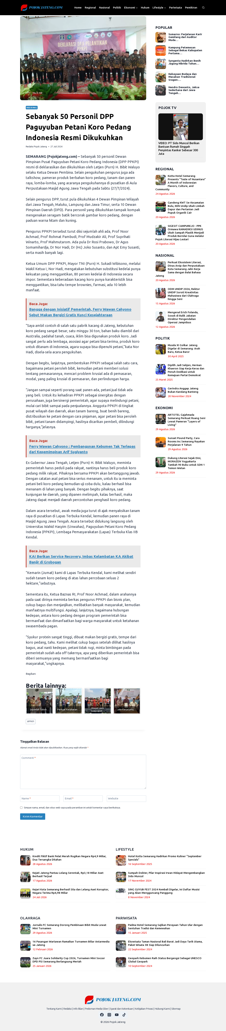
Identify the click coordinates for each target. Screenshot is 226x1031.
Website (113, 798)
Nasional (104, 7)
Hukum (145, 7)
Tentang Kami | (54, 1008)
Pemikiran (191, 7)
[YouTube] (116, 1014)
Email (69, 798)
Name (26, 798)
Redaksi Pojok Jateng (36, 146)
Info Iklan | (78, 1008)
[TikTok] (124, 1014)
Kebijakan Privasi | (144, 1008)
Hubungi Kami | (163, 1008)
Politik (117, 7)
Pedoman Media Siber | (97, 1008)
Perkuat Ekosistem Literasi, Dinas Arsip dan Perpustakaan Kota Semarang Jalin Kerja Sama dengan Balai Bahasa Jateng (180, 269)
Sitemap (175, 1008)
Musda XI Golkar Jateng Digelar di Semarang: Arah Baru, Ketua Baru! (184, 348)
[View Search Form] (203, 7)
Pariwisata (175, 7)
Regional (90, 7)
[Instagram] (109, 1014)
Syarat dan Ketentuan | (122, 1008)
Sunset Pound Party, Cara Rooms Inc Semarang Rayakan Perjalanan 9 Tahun (186, 441)
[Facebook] (101, 1014)
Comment (29, 757)
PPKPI (30, 721)
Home (78, 7)
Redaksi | (68, 1008)
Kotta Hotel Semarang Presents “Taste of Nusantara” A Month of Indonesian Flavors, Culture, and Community (180, 182)
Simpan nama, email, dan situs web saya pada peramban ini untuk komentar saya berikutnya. (72, 807)
